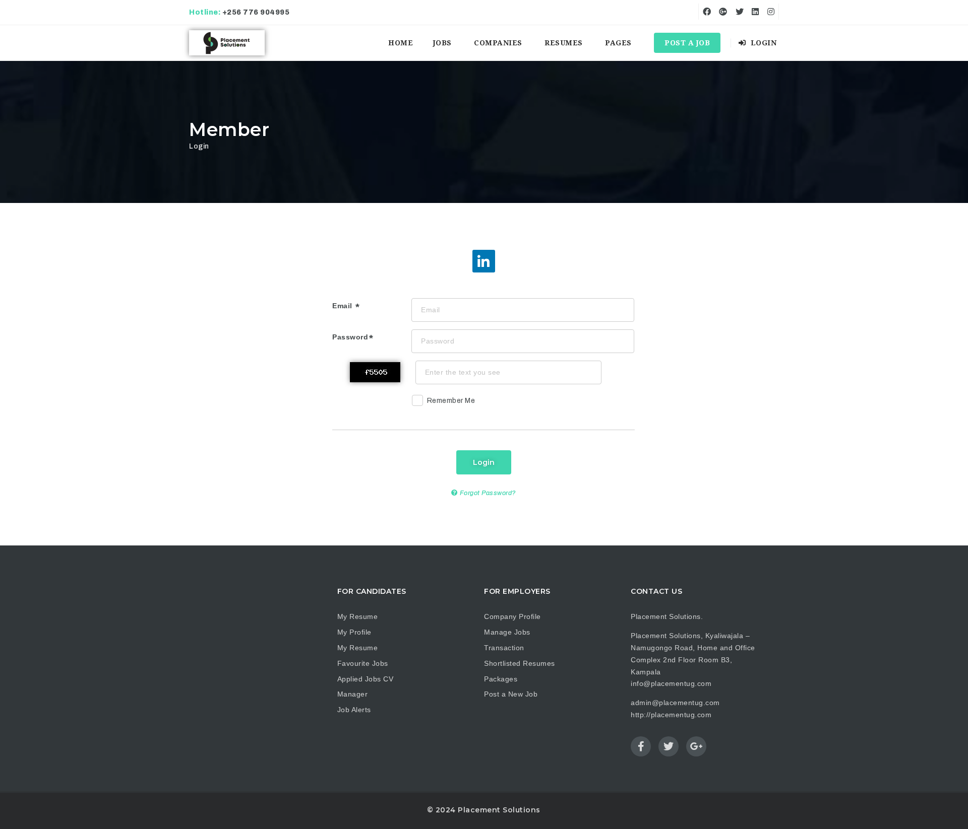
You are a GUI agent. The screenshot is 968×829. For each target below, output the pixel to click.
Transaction (504, 648)
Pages (618, 43)
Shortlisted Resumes (519, 663)
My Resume (357, 616)
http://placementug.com (671, 715)
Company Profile (512, 616)
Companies (498, 43)
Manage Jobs (507, 632)
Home (400, 43)
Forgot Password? (487, 493)
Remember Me (451, 400)
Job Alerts (354, 710)
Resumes (563, 43)
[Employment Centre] (227, 42)
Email (343, 306)
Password (350, 337)
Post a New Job (510, 694)
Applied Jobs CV (365, 679)
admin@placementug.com (675, 703)
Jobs (442, 43)
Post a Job (687, 43)
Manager (352, 694)
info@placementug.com (671, 683)
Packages (500, 679)
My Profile (354, 632)
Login (762, 43)
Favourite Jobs (362, 663)
